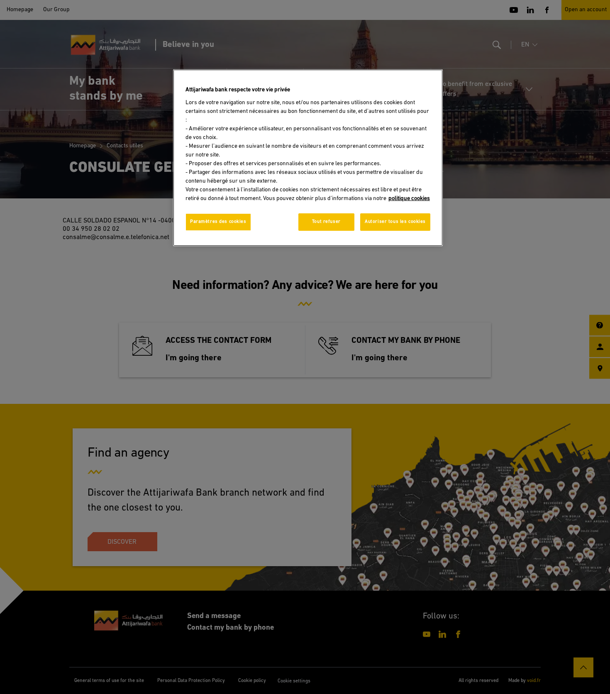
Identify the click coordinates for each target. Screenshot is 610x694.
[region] (308, 157)
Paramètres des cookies (218, 221)
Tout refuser (326, 221)
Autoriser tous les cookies (395, 221)
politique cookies (409, 198)
